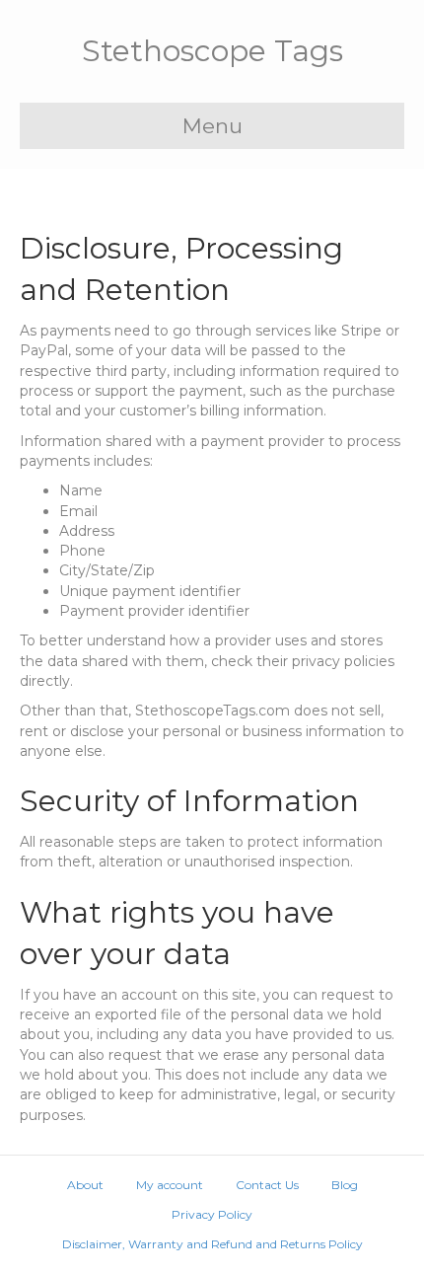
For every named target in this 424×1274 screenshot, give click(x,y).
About (85, 1184)
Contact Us (267, 1184)
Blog (344, 1184)
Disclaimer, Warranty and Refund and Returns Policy (212, 1244)
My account (169, 1184)
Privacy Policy (212, 1214)
